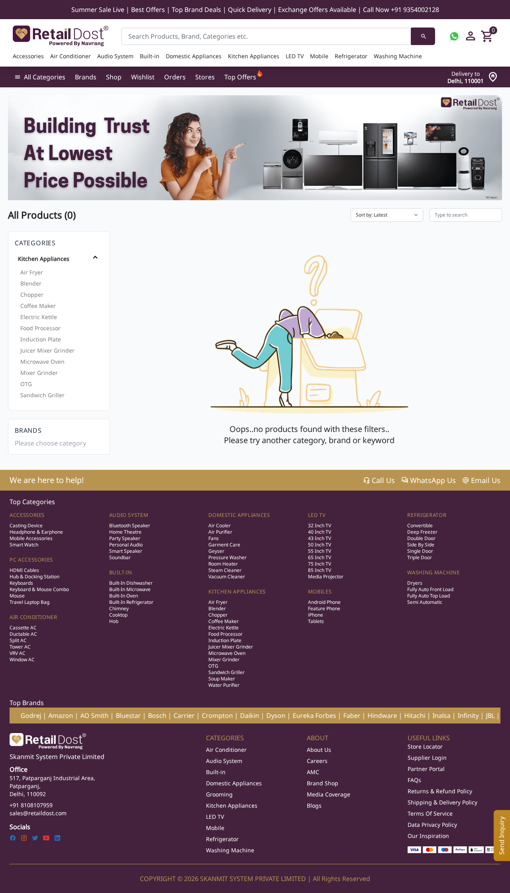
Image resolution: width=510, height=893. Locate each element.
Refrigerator (351, 56)
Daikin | (216, 715)
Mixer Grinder (39, 373)
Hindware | (349, 715)
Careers (317, 761)
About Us (319, 749)
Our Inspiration (428, 836)
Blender (30, 283)
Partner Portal (426, 769)
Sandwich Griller (42, 395)
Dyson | (242, 715)
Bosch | (123, 715)
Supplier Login (427, 757)
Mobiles (320, 591)
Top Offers (240, 77)
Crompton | (184, 715)
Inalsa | (408, 715)
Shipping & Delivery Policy (442, 802)
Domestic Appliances (194, 56)
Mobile (319, 56)
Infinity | (435, 715)
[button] (57, 259)
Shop (114, 77)
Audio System (115, 56)
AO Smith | (61, 715)
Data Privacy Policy (432, 824)
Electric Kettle (38, 317)
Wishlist (143, 77)
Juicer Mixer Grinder (47, 350)
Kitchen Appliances (253, 56)
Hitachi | (381, 715)
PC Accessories (31, 559)
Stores (205, 77)
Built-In (120, 572)
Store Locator (425, 746)
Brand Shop (322, 783)
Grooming (219, 794)
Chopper (31, 294)
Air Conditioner (70, 56)
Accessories (28, 56)
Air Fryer (31, 272)
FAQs (414, 780)
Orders (175, 77)
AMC (313, 772)
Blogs (314, 805)
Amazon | (27, 715)
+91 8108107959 (31, 805)
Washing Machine (398, 56)
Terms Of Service (430, 813)
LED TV (295, 56)
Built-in (149, 56)
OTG (26, 384)
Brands (85, 77)
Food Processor (40, 328)
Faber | (318, 715)
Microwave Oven (42, 361)
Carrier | (150, 715)
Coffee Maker (38, 305)
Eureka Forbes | (281, 715)
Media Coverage (328, 794)
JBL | (457, 715)
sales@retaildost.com (38, 813)
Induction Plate (40, 339)
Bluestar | (95, 715)
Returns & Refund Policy (440, 791)
